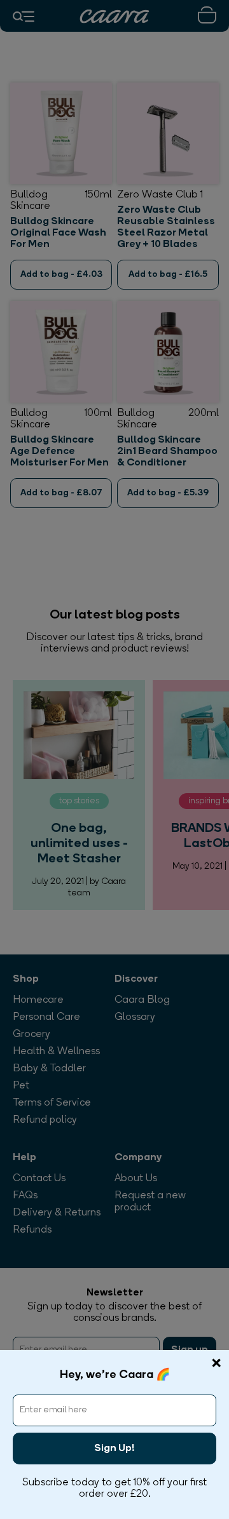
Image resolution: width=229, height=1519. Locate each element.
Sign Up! (114, 1448)
